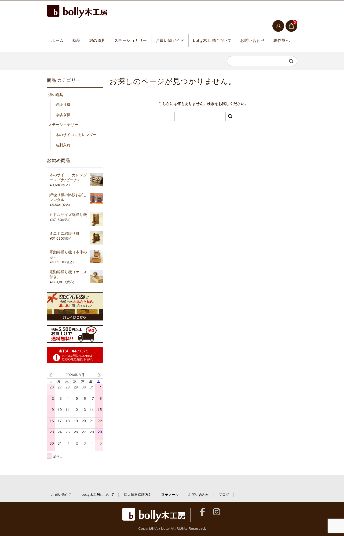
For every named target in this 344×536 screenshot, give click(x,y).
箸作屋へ (281, 40)
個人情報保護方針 (138, 495)
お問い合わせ (252, 40)
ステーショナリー (130, 40)
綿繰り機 (62, 104)
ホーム (57, 40)
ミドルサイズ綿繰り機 (68, 214)
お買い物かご (61, 495)
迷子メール (170, 495)
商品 (76, 40)
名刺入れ (62, 145)
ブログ (224, 495)
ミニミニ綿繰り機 (64, 233)
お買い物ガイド (170, 40)
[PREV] (51, 375)
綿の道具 (97, 40)
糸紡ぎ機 (62, 115)
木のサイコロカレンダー (76, 135)
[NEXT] (98, 375)
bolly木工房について (212, 40)
